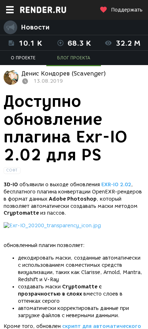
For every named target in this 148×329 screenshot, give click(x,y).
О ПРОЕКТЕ (23, 57)
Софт (12, 170)
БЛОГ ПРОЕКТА (73, 57)
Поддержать (127, 10)
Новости (35, 27)
